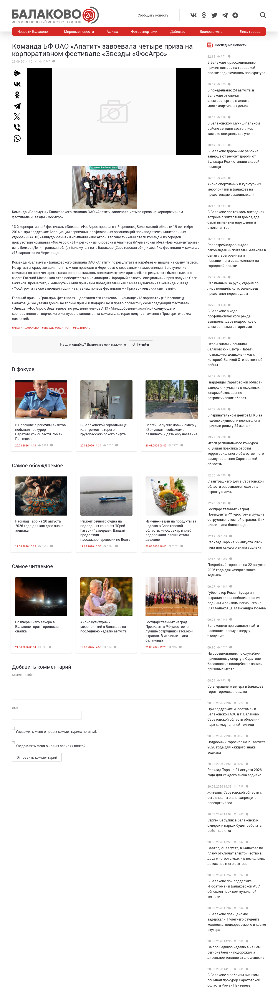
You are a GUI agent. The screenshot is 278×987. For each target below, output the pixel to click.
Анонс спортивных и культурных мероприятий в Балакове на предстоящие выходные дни (234, 189)
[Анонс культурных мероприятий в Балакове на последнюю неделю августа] (106, 596)
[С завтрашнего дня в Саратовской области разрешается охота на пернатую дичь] (229, 475)
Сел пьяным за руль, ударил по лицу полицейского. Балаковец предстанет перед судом (232, 288)
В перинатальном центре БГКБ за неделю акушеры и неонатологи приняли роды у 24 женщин (234, 420)
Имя (15, 708)
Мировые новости (79, 31)
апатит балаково (26, 327)
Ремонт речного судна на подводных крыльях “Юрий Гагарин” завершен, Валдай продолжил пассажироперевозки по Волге (105, 530)
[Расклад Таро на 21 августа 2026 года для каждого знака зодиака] (246, 764)
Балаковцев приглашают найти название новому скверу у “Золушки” (233, 630)
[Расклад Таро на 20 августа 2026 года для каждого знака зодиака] (41, 496)
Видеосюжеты (211, 31)
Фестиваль (82, 327)
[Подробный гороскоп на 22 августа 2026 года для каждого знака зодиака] (230, 558)
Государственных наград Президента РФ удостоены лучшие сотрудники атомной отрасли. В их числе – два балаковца (169, 631)
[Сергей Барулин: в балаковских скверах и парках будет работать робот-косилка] (246, 814)
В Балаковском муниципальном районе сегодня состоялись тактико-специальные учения (233, 128)
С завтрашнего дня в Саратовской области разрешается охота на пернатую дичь (235, 486)
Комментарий (23, 675)
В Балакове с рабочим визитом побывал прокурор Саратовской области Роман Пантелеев (40, 432)
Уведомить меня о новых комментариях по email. (56, 731)
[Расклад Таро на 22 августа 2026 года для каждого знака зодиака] (230, 536)
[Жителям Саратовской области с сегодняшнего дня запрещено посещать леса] (246, 786)
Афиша (112, 31)
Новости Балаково (32, 31)
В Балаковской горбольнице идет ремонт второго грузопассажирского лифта (103, 429)
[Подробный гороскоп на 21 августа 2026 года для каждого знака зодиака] (246, 736)
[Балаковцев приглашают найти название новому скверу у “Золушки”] (230, 619)
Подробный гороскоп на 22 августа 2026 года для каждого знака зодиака (236, 569)
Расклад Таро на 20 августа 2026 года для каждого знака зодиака (39, 525)
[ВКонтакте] (19, 84)
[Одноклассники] (19, 95)
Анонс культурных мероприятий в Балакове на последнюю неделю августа (103, 626)
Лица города (250, 31)
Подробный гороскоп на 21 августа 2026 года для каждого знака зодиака (236, 747)
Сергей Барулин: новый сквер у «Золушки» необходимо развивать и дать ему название (171, 429)
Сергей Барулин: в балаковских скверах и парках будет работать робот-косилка (234, 825)
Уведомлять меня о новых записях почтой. (51, 745)
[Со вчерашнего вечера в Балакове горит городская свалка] (41, 596)
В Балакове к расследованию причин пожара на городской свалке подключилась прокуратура (236, 67)
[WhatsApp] (19, 138)
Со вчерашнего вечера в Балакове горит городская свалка (37, 626)
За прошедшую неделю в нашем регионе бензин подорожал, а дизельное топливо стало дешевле (235, 952)
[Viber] (19, 127)
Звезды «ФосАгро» (56, 327)
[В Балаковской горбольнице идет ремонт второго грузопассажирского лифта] (106, 399)
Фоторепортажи (144, 31)
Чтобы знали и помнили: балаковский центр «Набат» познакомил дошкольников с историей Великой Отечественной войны (235, 354)
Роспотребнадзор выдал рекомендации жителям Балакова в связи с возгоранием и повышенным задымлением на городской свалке (236, 255)
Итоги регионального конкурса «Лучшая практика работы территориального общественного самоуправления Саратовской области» (235, 453)
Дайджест (178, 31)
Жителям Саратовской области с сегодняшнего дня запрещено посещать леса (234, 797)
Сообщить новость (153, 15)
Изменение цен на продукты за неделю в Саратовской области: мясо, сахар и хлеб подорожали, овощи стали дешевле (171, 530)
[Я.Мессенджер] (19, 73)
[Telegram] (19, 106)
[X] (19, 116)
